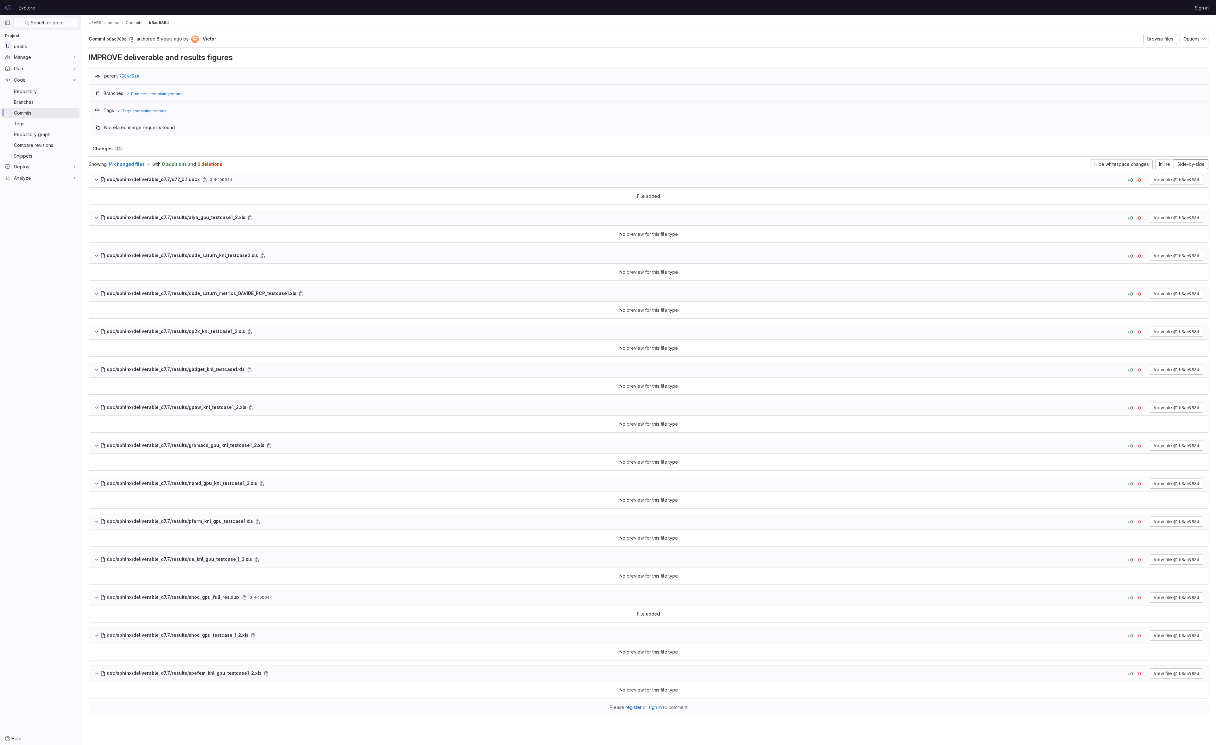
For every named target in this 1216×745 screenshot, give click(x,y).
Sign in (1202, 7)
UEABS (95, 22)
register (633, 707)
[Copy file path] (204, 180)
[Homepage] (8, 8)
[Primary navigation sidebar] (8, 23)
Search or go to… (48, 22)
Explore (27, 7)
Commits (134, 22)
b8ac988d (159, 22)
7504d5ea (129, 76)
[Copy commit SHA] (131, 39)
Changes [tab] (106, 148)
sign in (655, 707)
